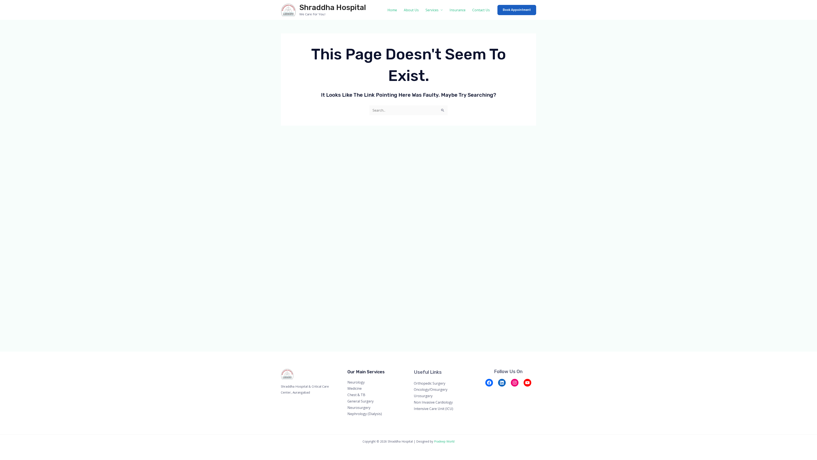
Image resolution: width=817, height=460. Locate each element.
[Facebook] (489, 383)
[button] (516, 10)
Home (392, 10)
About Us (411, 10)
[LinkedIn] (502, 383)
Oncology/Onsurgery (430, 389)
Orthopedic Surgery (429, 383)
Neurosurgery (358, 407)
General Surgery (360, 401)
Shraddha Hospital (332, 7)
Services (432, 10)
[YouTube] (527, 383)
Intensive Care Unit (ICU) (433, 408)
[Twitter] (489, 392)
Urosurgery (423, 396)
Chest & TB (356, 394)
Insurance (458, 10)
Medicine (354, 388)
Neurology (356, 382)
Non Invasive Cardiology (433, 402)
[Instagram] (514, 383)
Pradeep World (444, 441)
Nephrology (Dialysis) (364, 413)
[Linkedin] (506, 392)
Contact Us (481, 10)
